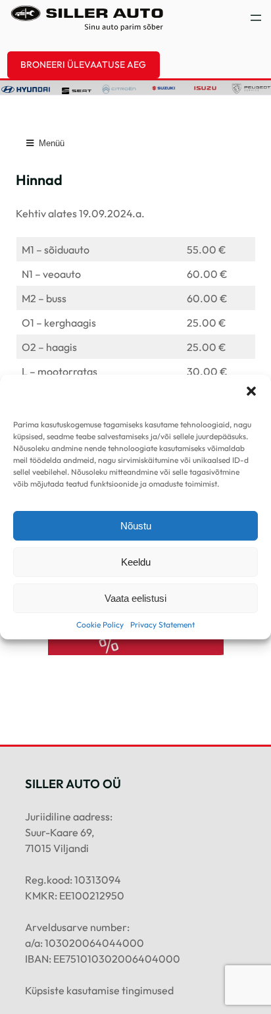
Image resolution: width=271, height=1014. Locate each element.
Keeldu (136, 562)
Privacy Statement (162, 624)
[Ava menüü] (256, 18)
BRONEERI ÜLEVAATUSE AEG (83, 64)
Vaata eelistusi (135, 598)
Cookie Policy (100, 624)
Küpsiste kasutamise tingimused (99, 990)
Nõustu (135, 525)
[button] (251, 391)
